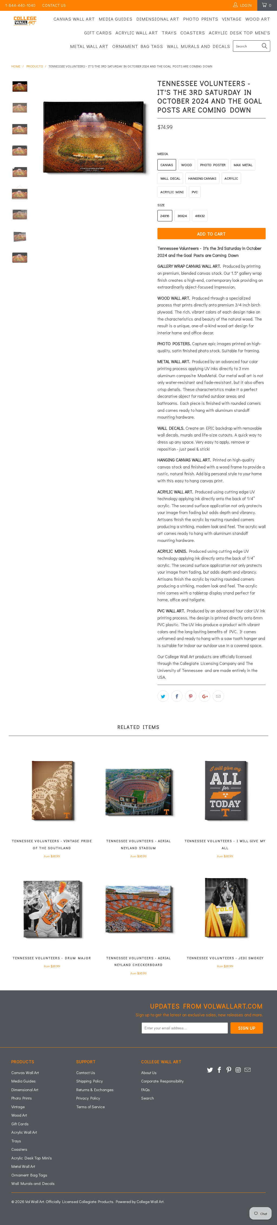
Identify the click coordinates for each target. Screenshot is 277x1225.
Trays (169, 33)
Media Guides (116, 19)
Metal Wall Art (89, 46)
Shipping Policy (89, 1081)
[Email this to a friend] (218, 696)
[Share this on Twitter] (163, 696)
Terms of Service (90, 1106)
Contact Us (54, 5)
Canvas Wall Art (74, 19)
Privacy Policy (88, 1098)
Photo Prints (200, 19)
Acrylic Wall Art (137, 33)
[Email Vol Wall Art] (248, 1070)
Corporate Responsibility (162, 1081)
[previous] (41, 136)
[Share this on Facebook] (177, 696)
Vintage (232, 19)
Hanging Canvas (202, 178)
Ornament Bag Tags (137, 46)
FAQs (145, 1089)
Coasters (192, 33)
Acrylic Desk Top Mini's (239, 33)
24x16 (164, 215)
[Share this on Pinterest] (190, 696)
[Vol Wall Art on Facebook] (220, 1070)
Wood (186, 164)
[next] (146, 136)
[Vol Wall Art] (24, 21)
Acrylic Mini (172, 191)
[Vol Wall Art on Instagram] (238, 1070)
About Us (149, 1072)
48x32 (200, 215)
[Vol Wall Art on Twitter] (210, 1070)
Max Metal (243, 164)
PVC (195, 191)
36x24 (182, 215)
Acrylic (231, 178)
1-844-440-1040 (20, 5)
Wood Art (257, 19)
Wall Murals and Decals (198, 46)
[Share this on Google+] (204, 696)
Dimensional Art (157, 19)
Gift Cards (98, 33)
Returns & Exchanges (95, 1089)
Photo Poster (213, 164)
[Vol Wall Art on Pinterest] (229, 1070)
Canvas (166, 164)
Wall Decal (170, 178)
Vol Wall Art (34, 1201)
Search (147, 1098)
